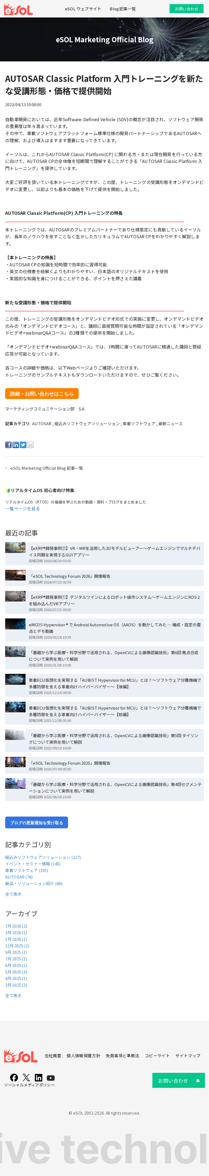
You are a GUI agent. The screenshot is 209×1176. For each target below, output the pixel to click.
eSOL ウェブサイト (83, 8)
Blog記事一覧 (123, 8)
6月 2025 (16, 965)
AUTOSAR (42, 423)
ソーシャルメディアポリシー (29, 1085)
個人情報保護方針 (83, 1055)
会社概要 (53, 1055)
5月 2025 (16, 972)
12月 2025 (17, 945)
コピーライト (157, 1055)
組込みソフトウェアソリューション (87, 423)
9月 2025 (16, 952)
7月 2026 (16, 926)
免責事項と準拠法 (122, 1055)
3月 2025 (16, 985)
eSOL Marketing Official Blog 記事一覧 (46, 468)
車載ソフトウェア (139, 423)
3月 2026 (16, 932)
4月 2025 (16, 978)
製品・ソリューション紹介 (33, 883)
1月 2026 (16, 939)
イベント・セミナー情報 (32, 864)
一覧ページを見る (22, 508)
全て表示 (13, 894)
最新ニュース (170, 423)
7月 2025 (16, 958)
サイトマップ (187, 1055)
